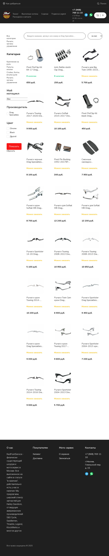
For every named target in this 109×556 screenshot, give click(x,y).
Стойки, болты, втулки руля (13, 73)
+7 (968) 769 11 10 (77, 11)
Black (12, 132)
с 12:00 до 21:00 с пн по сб (77, 18)
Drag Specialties (14, 113)
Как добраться (13, 3)
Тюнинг (15, 14)
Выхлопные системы (30, 14)
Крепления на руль (13, 62)
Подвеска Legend (58, 14)
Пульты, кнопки (10, 68)
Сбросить (11, 151)
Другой (13, 136)
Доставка (37, 458)
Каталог (37, 454)
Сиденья (44, 14)
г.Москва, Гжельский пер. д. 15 (93, 464)
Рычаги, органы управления (12, 43)
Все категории (11, 37)
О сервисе (64, 454)
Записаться (64, 458)
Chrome (13, 128)
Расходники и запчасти (22, 17)
